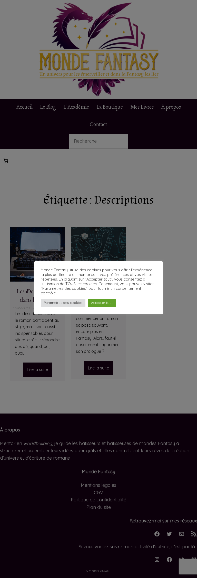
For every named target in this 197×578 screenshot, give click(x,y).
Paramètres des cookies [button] (63, 303)
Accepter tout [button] (102, 303)
